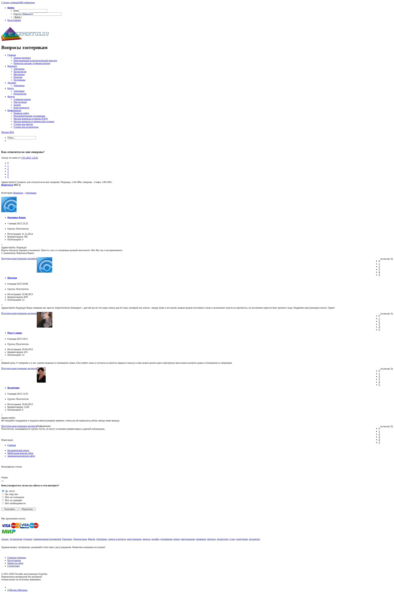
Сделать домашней (11, 2)
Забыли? (27, 14)
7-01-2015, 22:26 (29, 157)
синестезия (241, 539)
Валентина (13, 387)
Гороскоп (67, 539)
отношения (166, 539)
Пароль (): (23, 14)
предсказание (188, 539)
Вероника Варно (16, 217)
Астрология (16, 539)
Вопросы (18, 193)
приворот (201, 539)
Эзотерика (30, 193)
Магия (91, 539)
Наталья (12, 277)
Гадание (27, 539)
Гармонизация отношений (47, 539)
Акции (4, 539)
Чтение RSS (7, 132)
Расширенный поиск (18, 450)
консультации (134, 539)
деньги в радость (117, 539)
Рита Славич (14, 333)
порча (176, 539)
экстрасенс (254, 539)
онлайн (155, 539)
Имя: (16, 10)
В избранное (28, 2)
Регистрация (14, 20)
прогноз (211, 539)
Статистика (13, 566)
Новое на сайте (15, 563)
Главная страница (16, 557)
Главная (11, 445)
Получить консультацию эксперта (19, 258)
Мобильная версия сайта (20, 453)
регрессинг (222, 539)
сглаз (232, 539)
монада (146, 539)
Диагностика (80, 539)
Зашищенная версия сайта (21, 456)
